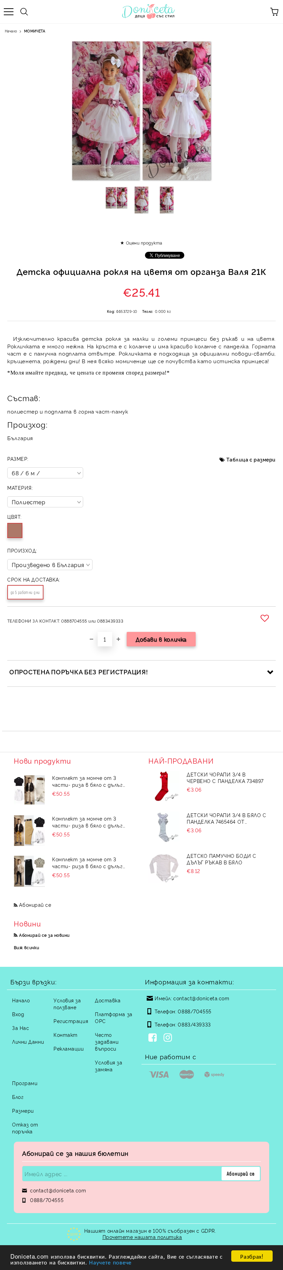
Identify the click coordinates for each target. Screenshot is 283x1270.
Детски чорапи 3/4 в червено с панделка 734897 (225, 777)
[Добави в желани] (266, 618)
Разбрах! (251, 1256)
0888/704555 (194, 1011)
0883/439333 (194, 1024)
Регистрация (70, 1021)
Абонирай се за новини (44, 935)
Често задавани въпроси (106, 1041)
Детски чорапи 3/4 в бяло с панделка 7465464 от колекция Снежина (226, 818)
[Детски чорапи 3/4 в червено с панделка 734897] (163, 786)
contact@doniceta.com (201, 998)
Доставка (107, 1000)
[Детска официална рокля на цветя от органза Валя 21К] (116, 200)
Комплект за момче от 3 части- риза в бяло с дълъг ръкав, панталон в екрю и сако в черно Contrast (91, 781)
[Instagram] (169, 1038)
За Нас (20, 1027)
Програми (24, 1083)
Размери (23, 1110)
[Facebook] (153, 1038)
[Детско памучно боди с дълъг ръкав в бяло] (163, 867)
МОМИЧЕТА (34, 31)
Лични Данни (28, 1041)
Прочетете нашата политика (142, 1236)
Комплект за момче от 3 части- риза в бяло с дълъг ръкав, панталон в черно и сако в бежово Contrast (93, 863)
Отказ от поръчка (25, 1127)
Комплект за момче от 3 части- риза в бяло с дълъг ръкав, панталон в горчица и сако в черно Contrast (89, 822)
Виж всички (26, 947)
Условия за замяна (109, 1065)
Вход (18, 1014)
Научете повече (110, 1262)
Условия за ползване (67, 1003)
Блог (17, 1096)
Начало (11, 31)
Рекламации (68, 1048)
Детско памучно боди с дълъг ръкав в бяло (221, 858)
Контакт (65, 1034)
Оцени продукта (144, 243)
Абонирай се (35, 904)
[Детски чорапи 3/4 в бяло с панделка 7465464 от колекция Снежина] (163, 827)
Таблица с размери (251, 459)
